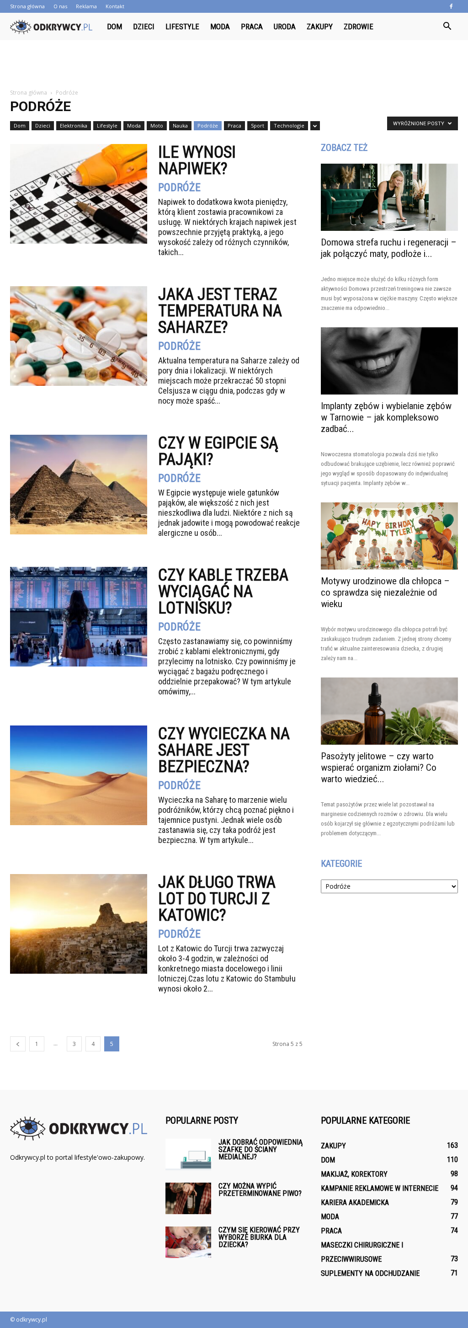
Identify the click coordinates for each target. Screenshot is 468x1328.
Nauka (180, 125)
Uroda (285, 26)
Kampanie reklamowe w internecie (379, 1188)
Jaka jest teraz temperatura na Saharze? (220, 311)
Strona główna (27, 6)
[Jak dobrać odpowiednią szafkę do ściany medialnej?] (188, 1154)
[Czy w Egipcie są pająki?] (78, 484)
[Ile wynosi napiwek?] (78, 194)
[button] (447, 26)
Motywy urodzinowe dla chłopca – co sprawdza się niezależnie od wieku (385, 592)
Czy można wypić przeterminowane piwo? (260, 1190)
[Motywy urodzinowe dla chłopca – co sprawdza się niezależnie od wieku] (389, 536)
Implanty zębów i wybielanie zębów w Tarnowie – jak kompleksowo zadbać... (386, 417)
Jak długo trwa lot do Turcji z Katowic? (217, 899)
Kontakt (115, 6)
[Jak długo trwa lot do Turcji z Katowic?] (78, 924)
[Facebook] (451, 6)
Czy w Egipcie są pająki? (218, 451)
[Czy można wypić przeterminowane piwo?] (188, 1198)
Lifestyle (182, 26)
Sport (257, 125)
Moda (220, 26)
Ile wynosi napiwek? (197, 160)
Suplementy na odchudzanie (370, 1273)
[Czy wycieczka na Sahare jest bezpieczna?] (78, 775)
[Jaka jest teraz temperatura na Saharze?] (78, 336)
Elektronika (73, 125)
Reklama (86, 6)
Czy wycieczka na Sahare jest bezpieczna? (224, 750)
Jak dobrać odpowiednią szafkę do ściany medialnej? (260, 1149)
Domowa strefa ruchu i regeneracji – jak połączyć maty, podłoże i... (389, 248)
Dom (114, 26)
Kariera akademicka (355, 1202)
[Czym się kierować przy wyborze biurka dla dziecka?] (188, 1242)
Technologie (289, 125)
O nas (60, 6)
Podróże (207, 125)
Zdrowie (358, 26)
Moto (156, 125)
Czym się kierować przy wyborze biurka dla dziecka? (259, 1237)
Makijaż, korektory (354, 1174)
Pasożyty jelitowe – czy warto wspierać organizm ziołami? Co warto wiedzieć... (378, 767)
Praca (252, 26)
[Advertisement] (234, 65)
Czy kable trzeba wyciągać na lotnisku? (223, 591)
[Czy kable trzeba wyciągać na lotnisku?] (78, 617)
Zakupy (320, 26)
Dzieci (143, 26)
